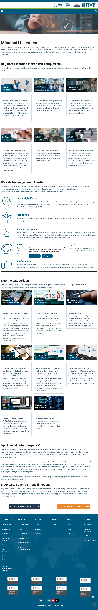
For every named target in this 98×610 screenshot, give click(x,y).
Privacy (86, 535)
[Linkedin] (49, 600)
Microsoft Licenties (24, 543)
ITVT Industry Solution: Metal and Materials (8, 568)
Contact (37, 533)
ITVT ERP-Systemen (5, 550)
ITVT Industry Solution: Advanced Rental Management (8, 559)
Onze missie (38, 524)
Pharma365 (5, 533)
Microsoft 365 (22, 538)
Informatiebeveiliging (90, 540)
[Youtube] (53, 600)
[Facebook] (41, 600)
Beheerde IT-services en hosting (24, 555)
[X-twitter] (57, 600)
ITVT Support (22, 533)
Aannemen (34, 256)
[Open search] (96, 11)
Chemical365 (6, 529)
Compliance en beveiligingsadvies (24, 548)
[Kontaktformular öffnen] (93, 597)
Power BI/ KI (22, 529)
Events (69, 524)
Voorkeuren (49, 251)
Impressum (87, 524)
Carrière (53, 524)
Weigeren (47, 256)
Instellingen (60, 256)
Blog (68, 533)
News (69, 529)
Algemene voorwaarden (88, 530)
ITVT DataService (23, 524)
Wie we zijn (38, 529)
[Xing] (45, 600)
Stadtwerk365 (6, 524)
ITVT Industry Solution (6, 539)
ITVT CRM (5, 545)
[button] (1, 11)
